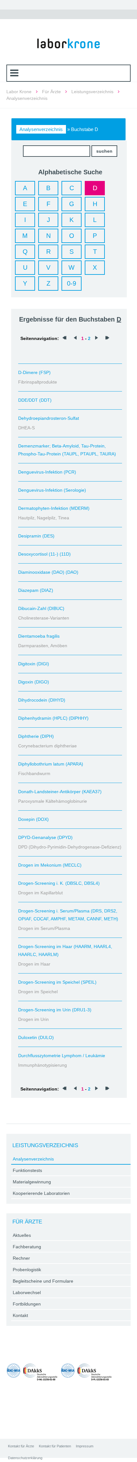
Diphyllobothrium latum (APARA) (50, 763)
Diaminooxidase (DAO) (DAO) (48, 572)
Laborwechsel (27, 1292)
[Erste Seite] (64, 338)
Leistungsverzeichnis (92, 91)
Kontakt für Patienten (55, 1446)
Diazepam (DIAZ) (35, 590)
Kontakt (20, 1315)
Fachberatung (27, 1246)
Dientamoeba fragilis (39, 636)
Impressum (84, 1446)
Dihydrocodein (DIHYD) (41, 700)
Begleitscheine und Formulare (43, 1281)
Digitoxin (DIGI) (33, 663)
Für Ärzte (51, 91)
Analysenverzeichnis (41, 129)
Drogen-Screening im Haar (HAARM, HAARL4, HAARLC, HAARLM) (65, 950)
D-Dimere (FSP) (34, 372)
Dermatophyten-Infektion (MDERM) (54, 508)
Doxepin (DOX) (33, 819)
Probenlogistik (27, 1269)
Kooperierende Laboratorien (41, 1193)
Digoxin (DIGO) (33, 681)
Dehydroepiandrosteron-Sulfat (48, 418)
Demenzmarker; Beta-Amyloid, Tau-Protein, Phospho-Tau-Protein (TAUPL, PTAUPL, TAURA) (67, 449)
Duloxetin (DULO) (36, 1037)
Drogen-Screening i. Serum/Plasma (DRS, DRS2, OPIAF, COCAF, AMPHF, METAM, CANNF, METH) (68, 914)
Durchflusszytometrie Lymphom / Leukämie (61, 1055)
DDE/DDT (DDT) (35, 400)
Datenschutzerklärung (25, 1458)
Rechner (21, 1258)
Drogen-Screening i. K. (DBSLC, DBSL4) (59, 883)
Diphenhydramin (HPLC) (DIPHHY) (53, 718)
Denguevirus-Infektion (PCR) (47, 472)
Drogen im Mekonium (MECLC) (50, 865)
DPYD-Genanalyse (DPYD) (45, 837)
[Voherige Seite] (75, 338)
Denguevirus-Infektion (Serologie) (52, 490)
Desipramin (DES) (36, 535)
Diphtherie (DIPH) (36, 736)
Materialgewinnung (32, 1181)
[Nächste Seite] (96, 338)
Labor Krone (19, 91)
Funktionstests (27, 1170)
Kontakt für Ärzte (21, 1446)
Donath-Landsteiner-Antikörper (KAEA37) (60, 791)
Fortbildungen (27, 1303)
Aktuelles (22, 1235)
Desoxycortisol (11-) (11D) (44, 554)
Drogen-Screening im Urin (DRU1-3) (54, 1009)
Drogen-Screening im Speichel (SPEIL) (57, 982)
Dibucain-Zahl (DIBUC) (41, 608)
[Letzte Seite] (107, 338)
